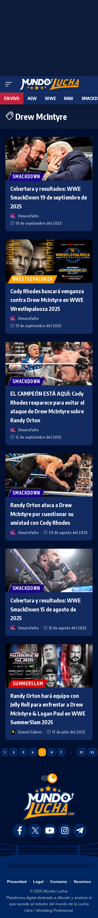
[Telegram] (80, 831)
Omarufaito (28, 216)
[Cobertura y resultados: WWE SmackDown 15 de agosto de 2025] (49, 570)
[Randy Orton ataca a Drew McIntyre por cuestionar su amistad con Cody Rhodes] (49, 475)
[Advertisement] (49, 37)
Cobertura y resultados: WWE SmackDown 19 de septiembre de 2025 (48, 197)
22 (92, 752)
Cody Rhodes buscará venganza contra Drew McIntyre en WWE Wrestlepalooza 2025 (47, 300)
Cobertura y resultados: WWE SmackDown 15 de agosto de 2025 (45, 609)
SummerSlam (28, 684)
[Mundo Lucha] (49, 84)
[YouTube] (50, 831)
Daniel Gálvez (30, 732)
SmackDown (26, 177)
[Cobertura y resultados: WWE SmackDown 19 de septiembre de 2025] (49, 158)
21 (81, 752)
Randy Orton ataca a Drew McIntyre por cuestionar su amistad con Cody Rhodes (42, 513)
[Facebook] (20, 831)
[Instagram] (65, 831)
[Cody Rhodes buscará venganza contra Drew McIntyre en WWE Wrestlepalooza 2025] (49, 261)
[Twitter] (35, 831)
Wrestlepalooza (33, 279)
